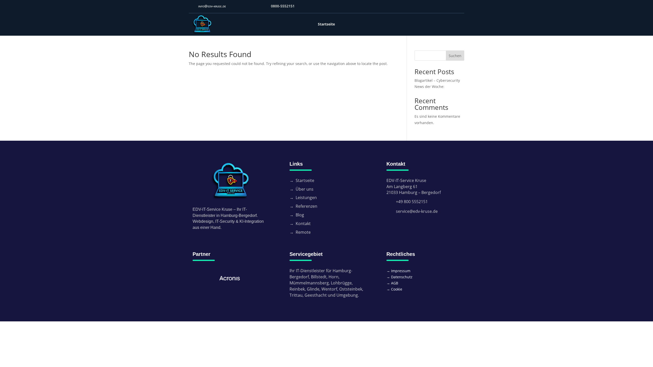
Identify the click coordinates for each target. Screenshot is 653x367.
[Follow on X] (442, 6)
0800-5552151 (283, 6)
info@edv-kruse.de (212, 6)
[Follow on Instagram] (460, 6)
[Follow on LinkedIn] (451, 6)
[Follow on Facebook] (433, 6)
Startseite (326, 24)
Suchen (455, 55)
